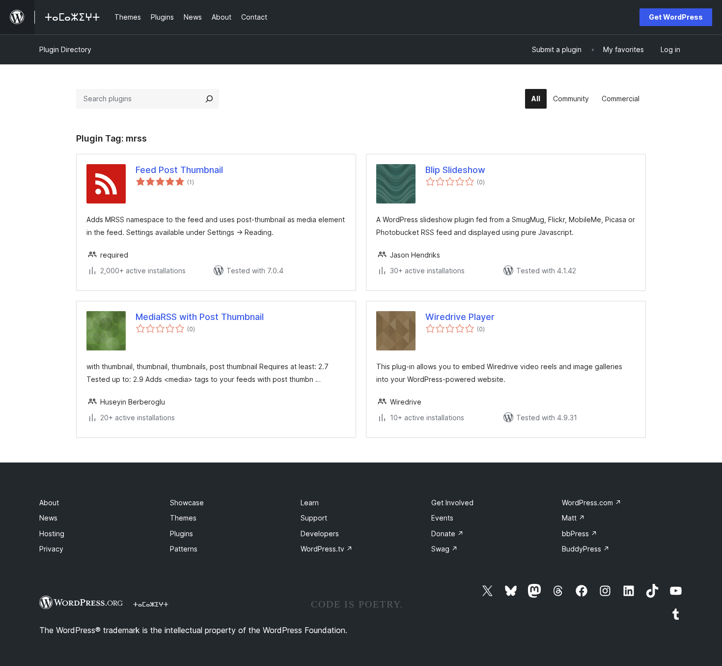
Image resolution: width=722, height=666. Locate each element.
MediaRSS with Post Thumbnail (200, 317)
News (48, 518)
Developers (320, 533)
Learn (310, 502)
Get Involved (452, 502)
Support (314, 518)
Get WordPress (676, 17)
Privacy (51, 549)
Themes (183, 518)
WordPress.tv (327, 549)
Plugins (181, 533)
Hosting (51, 533)
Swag (444, 549)
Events (442, 518)
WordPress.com (591, 502)
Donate (447, 533)
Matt (573, 518)
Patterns (183, 549)
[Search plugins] (209, 99)
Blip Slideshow (455, 170)
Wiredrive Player (460, 317)
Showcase (187, 502)
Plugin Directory (65, 49)
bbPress (579, 533)
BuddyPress (586, 549)
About (49, 502)
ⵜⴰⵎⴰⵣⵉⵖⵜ (150, 604)
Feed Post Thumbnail (179, 170)
